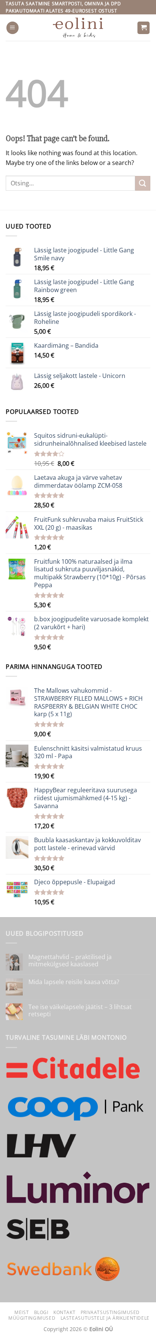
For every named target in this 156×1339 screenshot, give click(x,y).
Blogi (41, 1312)
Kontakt (64, 1312)
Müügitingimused (31, 1318)
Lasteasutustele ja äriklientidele (105, 1318)
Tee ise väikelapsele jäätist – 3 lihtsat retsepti (80, 1010)
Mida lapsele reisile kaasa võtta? (73, 982)
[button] (12, 28)
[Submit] (142, 183)
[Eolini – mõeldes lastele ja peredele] (78, 27)
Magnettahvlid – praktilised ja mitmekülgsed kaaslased (70, 960)
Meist (21, 1312)
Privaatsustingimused (110, 1312)
